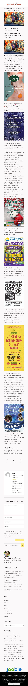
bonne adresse (7, 640)
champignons (19, 640)
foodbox (10, 646)
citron (10, 642)
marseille (14, 650)
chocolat (6, 642)
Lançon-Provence (16, 450)
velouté (6, 660)
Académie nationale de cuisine (11, 634)
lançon (5, 648)
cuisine (5, 644)
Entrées (6, 603)
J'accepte (10, 683)
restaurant (18, 654)
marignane (13, 452)
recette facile (11, 654)
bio (15, 638)
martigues (7, 453)
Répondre (14, 479)
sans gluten (21, 656)
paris (5, 652)
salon (16, 453)
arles (15, 448)
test (19, 658)
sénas (20, 453)
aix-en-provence (8, 636)
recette (6, 654)
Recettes (6, 600)
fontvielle (7, 450)
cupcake (10, 644)
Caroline (21, 35)
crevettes (20, 642)
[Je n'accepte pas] (26, 679)
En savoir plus (17, 683)
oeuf (22, 650)
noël (12, 453)
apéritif (5, 638)
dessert (22, 644)
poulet (8, 652)
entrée (5, 646)
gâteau (21, 646)
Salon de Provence (12, 656)
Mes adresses (8, 613)
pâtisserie (18, 652)
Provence (13, 652)
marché (6, 452)
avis (9, 638)
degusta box (16, 644)
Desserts (6, 608)
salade (5, 656)
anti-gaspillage (16, 636)
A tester (6, 616)
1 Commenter (8, 37)
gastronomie (16, 646)
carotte (14, 640)
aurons (19, 448)
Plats (5, 605)
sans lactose (7, 658)
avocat (12, 638)
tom (13, 473)
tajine (15, 658)
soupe (12, 658)
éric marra (10, 660)
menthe (19, 650)
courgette (15, 642)
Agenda (16, 35)
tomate (22, 658)
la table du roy (7, 650)
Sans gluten (7, 611)
